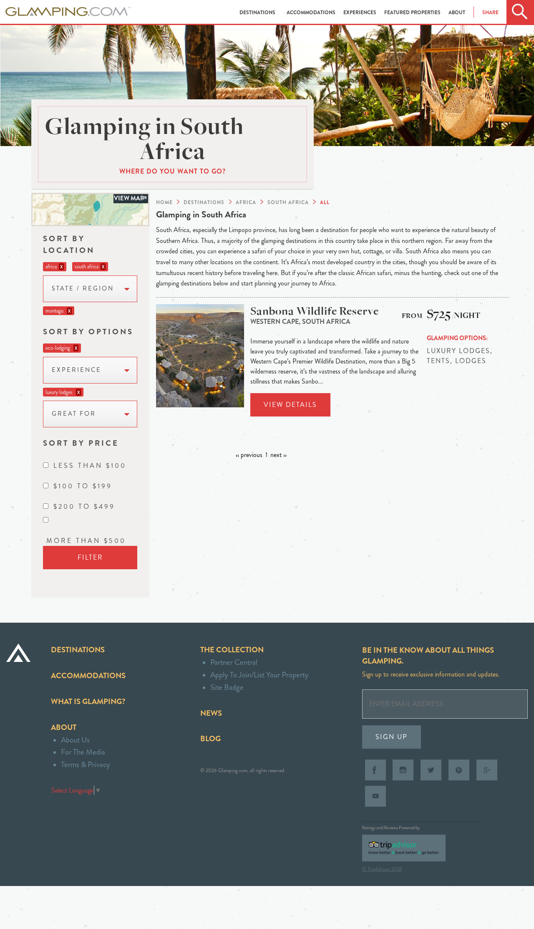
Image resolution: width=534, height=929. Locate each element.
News (211, 713)
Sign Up (391, 737)
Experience (76, 370)
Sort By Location (69, 244)
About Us (75, 739)
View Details (290, 404)
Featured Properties (413, 12)
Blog (210, 738)
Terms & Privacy (85, 764)
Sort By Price (81, 443)
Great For (74, 413)
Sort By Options (88, 331)
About (456, 12)
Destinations (258, 12)
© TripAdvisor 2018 (382, 869)
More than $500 (86, 540)
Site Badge (227, 687)
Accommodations (312, 12)
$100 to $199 (82, 486)
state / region (83, 288)
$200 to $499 (84, 506)
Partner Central (233, 662)
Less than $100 (89, 465)
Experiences (360, 12)
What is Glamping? (88, 701)
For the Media (83, 751)
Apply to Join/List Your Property (259, 674)
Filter (90, 557)
